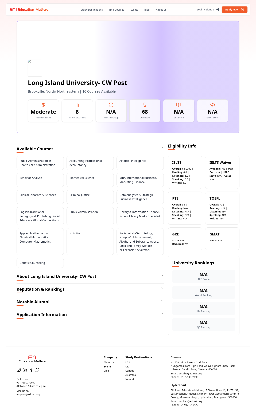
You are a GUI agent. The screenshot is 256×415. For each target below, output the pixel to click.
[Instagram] (19, 370)
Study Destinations (92, 9)
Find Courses (116, 9)
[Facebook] (31, 370)
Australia (130, 375)
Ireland (129, 379)
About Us (161, 9)
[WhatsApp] (37, 370)
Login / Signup (205, 9)
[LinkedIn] (25, 370)
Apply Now (231, 9)
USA (127, 362)
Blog (147, 9)
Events (134, 9)
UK (127, 366)
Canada (129, 370)
